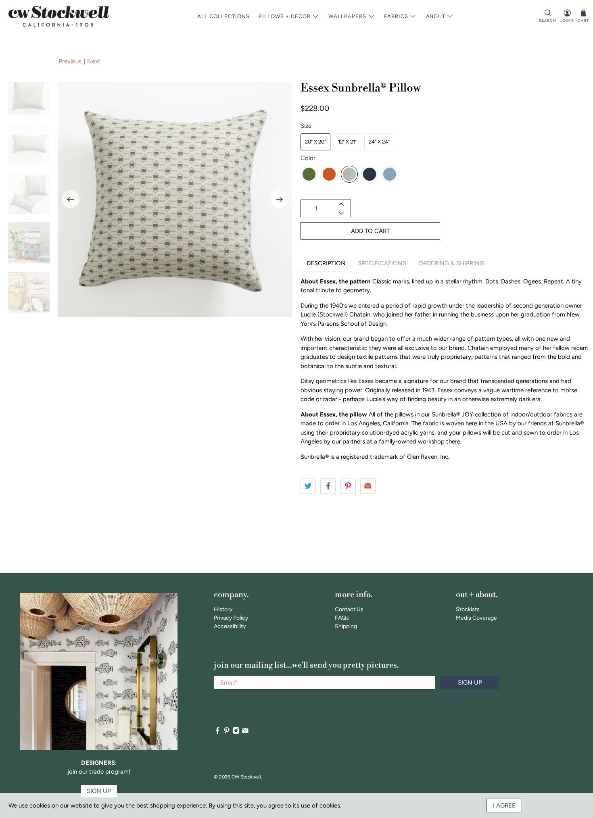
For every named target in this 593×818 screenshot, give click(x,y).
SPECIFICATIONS (382, 263)
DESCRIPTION (326, 263)
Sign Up (470, 682)
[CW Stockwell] (58, 16)
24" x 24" (379, 142)
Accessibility (230, 626)
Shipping (346, 626)
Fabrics (396, 16)
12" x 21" (347, 142)
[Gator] (309, 174)
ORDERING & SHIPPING (451, 263)
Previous (69, 61)
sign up (99, 791)
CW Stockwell (246, 777)
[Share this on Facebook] (328, 486)
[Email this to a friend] (368, 486)
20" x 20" (315, 142)
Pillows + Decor (285, 16)
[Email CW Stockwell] (245, 732)
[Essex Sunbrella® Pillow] (175, 199)
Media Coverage (476, 617)
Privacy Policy (231, 617)
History (223, 609)
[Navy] (369, 174)
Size (306, 125)
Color (308, 158)
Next (93, 61)
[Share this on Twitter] (308, 486)
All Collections (223, 16)
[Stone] (349, 174)
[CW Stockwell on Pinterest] (226, 732)
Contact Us (349, 609)
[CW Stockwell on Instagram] (236, 732)
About (435, 16)
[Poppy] (329, 174)
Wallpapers (347, 16)
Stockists (468, 609)
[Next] (279, 199)
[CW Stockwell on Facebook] (217, 732)
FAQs (342, 617)
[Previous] (70, 199)
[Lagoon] (389, 174)
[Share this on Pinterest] (348, 486)
